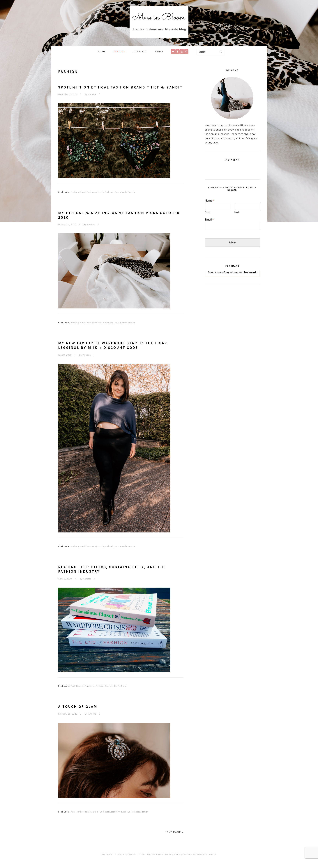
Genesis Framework (178, 854)
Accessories (77, 811)
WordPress (200, 854)
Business (89, 686)
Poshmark (250, 272)
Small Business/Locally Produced (97, 192)
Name (210, 200)
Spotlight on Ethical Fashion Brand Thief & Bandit (120, 87)
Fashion (75, 192)
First (207, 212)
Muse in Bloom (159, 22)
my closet (232, 272)
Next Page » (174, 832)
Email (209, 219)
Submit (232, 242)
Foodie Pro (154, 854)
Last (236, 212)
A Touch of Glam (77, 707)
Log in (213, 854)
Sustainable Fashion (125, 192)
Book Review (77, 686)
